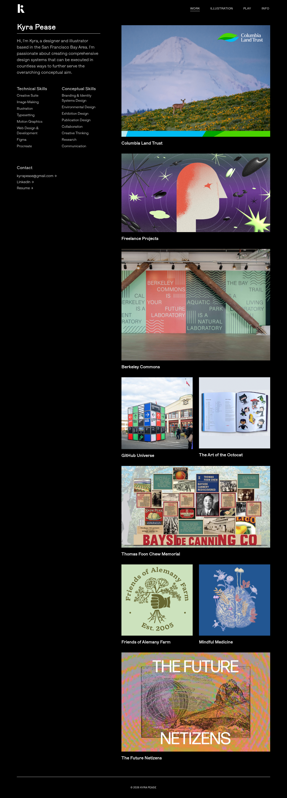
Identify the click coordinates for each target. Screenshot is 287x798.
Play (247, 8)
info (265, 8)
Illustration (221, 8)
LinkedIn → (25, 182)
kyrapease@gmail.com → (37, 176)
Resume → (25, 188)
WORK (195, 8)
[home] (38, 8)
